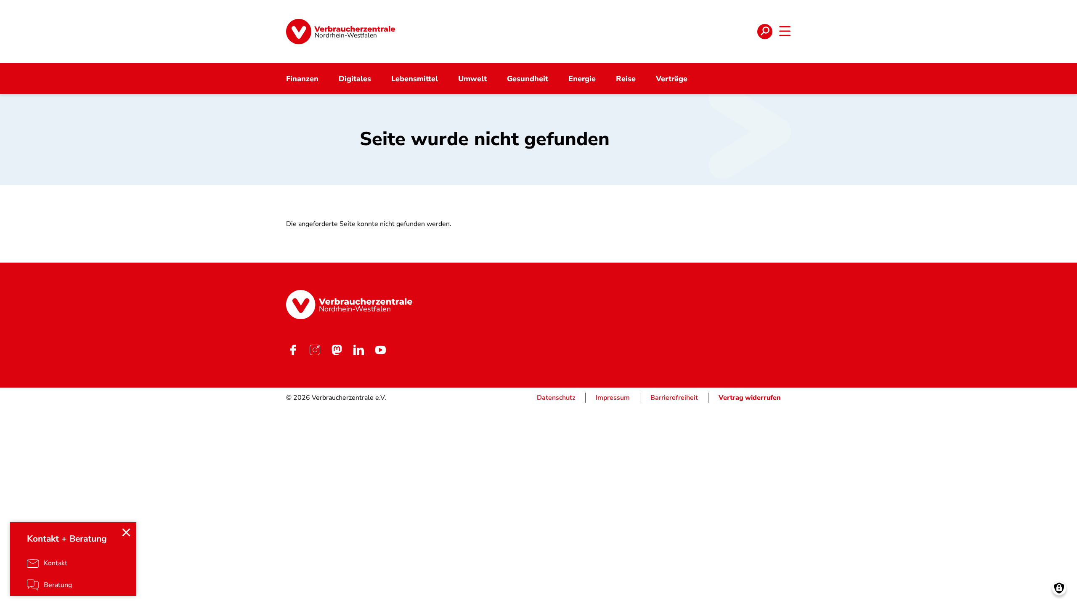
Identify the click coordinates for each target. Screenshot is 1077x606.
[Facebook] (293, 350)
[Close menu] (126, 532)
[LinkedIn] (358, 350)
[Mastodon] (337, 350)
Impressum (613, 397)
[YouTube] (380, 350)
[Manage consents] (1059, 588)
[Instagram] (315, 350)
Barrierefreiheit (674, 397)
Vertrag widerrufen (750, 397)
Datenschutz (556, 397)
